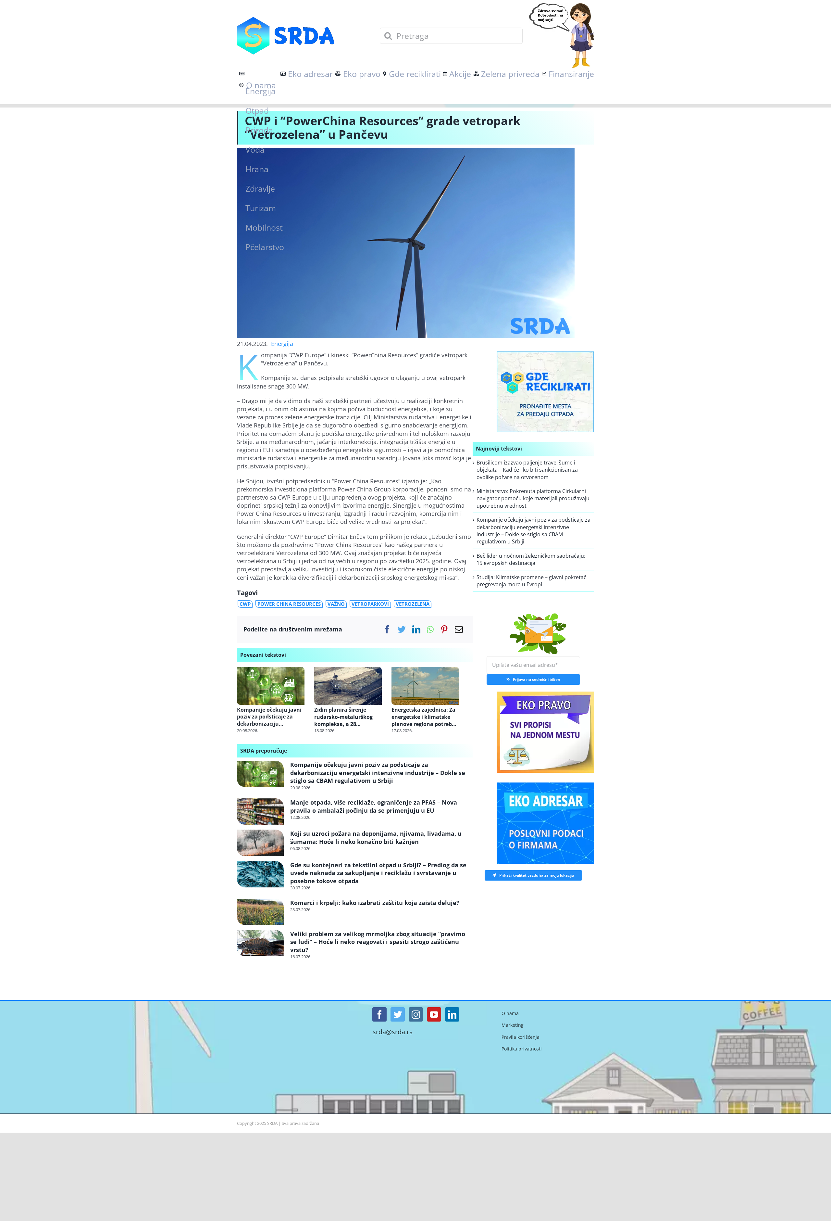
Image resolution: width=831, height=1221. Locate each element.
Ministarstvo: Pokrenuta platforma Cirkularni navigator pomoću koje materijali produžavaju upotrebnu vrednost (533, 498)
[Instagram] (416, 1014)
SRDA (272, 1123)
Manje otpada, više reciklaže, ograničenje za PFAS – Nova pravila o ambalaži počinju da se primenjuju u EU (373, 806)
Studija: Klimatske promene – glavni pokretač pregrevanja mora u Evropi (531, 581)
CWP (245, 604)
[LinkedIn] (416, 629)
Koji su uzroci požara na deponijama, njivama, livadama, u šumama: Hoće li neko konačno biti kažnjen (376, 837)
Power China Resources (289, 604)
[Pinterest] (444, 629)
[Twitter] (401, 629)
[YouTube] (434, 1014)
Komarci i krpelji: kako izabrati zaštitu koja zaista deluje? (374, 903)
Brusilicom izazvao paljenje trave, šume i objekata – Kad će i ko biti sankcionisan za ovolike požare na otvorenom (527, 470)
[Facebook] (387, 629)
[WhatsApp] (430, 629)
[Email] (459, 629)
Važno (336, 604)
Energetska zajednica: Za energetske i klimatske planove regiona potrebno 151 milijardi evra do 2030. (425, 717)
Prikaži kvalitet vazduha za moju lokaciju (536, 873)
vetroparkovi (370, 604)
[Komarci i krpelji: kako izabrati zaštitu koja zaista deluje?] (260, 912)
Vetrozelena (412, 604)
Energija (282, 344)
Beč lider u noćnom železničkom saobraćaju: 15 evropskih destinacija (531, 559)
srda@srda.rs (393, 1032)
